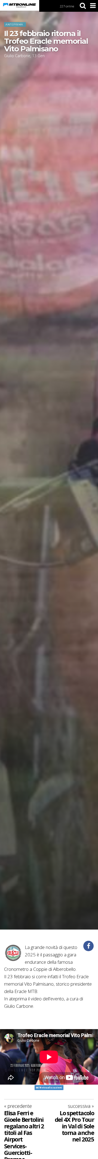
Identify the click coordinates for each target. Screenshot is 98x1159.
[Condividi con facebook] (88, 946)
